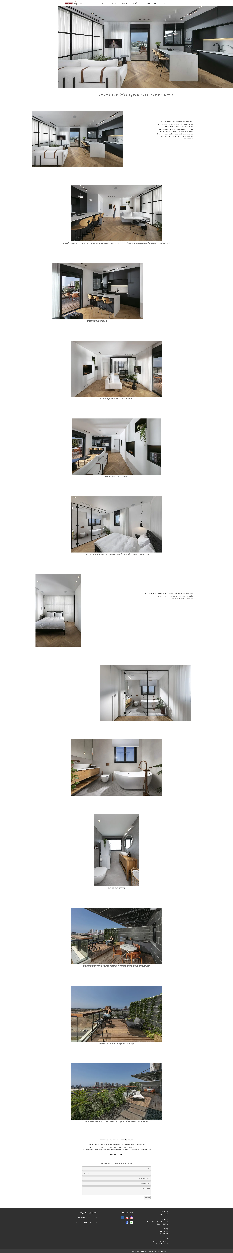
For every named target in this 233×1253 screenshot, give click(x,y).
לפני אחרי (164, 1214)
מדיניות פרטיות (162, 1243)
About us (164, 1231)
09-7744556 (80, 1218)
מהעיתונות (164, 1234)
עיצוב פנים (164, 1212)
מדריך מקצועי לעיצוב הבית (157, 1221)
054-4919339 (118, 1154)
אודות (166, 1229)
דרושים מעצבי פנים (160, 1241)
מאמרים (165, 1219)
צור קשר (165, 1239)
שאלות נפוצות (162, 1224)
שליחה (147, 1198)
